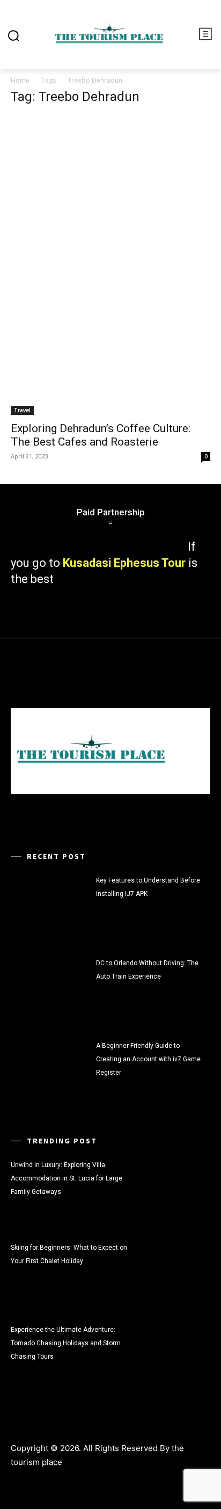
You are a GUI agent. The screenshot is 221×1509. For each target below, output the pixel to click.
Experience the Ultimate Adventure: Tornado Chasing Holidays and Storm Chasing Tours (66, 1343)
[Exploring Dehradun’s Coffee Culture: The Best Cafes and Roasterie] (110, 265)
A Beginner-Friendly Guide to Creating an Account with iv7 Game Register (148, 1059)
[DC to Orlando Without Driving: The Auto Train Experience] (51, 990)
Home (20, 80)
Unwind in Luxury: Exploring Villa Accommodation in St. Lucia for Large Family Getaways (66, 1178)
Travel (22, 410)
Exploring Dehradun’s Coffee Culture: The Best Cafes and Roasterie (100, 435)
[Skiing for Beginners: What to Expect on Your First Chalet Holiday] (170, 1274)
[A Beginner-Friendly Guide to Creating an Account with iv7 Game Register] (51, 1072)
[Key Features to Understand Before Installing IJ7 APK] (51, 907)
